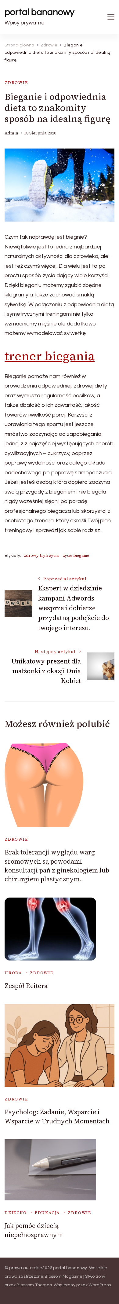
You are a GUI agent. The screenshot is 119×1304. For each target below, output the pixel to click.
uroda (13, 972)
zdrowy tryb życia (41, 555)
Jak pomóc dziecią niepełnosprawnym (34, 1230)
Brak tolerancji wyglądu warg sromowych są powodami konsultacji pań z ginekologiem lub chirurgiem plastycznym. (57, 865)
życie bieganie (76, 555)
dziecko (16, 1212)
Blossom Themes (34, 1285)
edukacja (47, 1212)
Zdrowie (16, 82)
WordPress (99, 1285)
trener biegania (50, 356)
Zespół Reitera (26, 985)
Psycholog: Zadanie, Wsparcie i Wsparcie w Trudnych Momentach (57, 1116)
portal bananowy (39, 12)
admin (11, 133)
